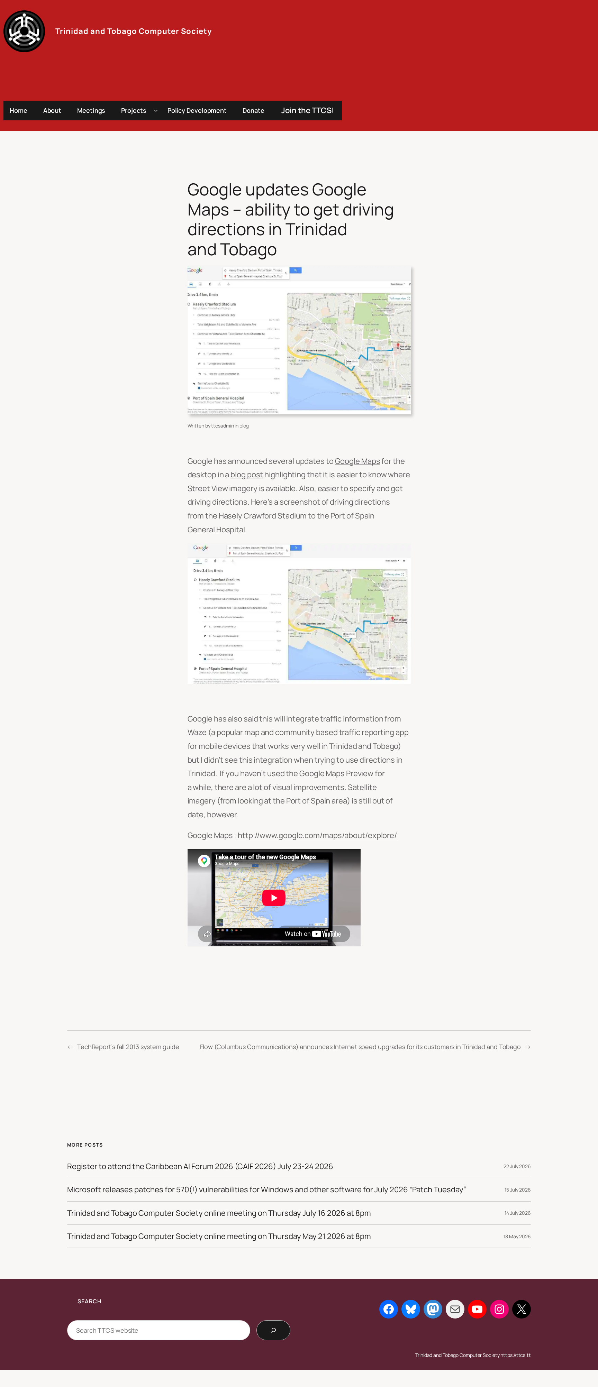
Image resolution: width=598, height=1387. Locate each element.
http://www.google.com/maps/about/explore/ (317, 835)
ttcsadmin (222, 425)
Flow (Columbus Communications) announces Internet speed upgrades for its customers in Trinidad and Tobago (360, 1046)
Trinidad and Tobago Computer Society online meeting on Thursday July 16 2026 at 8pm (219, 1213)
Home (18, 110)
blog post (246, 474)
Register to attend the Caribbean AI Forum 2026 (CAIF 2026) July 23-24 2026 (200, 1166)
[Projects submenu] (156, 110)
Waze (197, 732)
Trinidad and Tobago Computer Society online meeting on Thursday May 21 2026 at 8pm (219, 1236)
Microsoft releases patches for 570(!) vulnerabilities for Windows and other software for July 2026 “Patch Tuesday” (266, 1189)
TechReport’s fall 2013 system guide (128, 1046)
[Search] (273, 1330)
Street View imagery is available (242, 488)
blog (244, 425)
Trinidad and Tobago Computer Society (133, 31)
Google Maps (357, 461)
